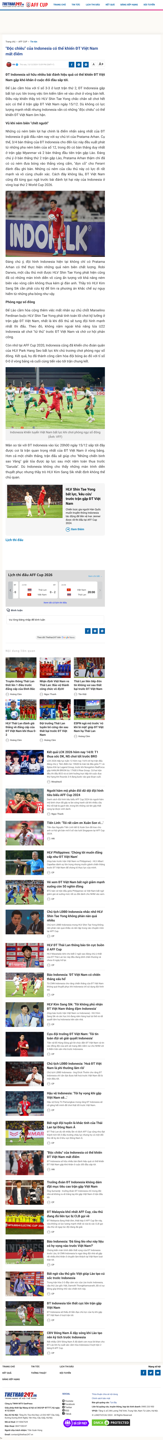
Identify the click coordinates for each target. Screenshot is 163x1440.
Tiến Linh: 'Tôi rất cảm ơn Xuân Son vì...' (75, 823)
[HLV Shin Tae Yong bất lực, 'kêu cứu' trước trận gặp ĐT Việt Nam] (35, 501)
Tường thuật (38, 1373)
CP (52, 872)
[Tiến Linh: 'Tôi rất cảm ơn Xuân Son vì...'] (25, 833)
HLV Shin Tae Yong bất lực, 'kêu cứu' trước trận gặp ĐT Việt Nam (83, 509)
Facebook (69, 1404)
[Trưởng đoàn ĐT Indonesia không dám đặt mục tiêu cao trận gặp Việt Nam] (25, 1192)
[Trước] (10, 590)
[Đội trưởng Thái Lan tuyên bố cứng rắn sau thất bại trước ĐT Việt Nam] (55, 709)
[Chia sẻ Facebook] (71, 64)
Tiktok (68, 1414)
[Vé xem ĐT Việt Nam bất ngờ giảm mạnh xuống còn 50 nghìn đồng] (25, 892)
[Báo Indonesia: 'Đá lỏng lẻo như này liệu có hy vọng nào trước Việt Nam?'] (25, 1251)
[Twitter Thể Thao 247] (150, 1372)
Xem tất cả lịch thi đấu (55, 602)
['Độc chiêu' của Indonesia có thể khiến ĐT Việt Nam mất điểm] (25, 1162)
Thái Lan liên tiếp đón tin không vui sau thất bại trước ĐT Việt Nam (88, 685)
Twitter (68, 1407)
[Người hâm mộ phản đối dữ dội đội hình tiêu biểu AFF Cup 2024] (25, 801)
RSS (66, 1410)
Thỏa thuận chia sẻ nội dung (105, 1394)
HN (53, 838)
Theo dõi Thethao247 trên (49, 637)
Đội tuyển (149, 5)
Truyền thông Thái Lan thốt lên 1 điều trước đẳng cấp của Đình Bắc (20, 685)
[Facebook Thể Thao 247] (143, 1372)
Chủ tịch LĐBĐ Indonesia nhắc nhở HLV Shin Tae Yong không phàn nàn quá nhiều (75, 916)
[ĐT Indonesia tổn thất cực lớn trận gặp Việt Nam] (25, 1313)
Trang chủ (59, 5)
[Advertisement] (81, 23)
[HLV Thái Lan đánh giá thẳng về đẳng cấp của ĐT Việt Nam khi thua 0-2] (21, 709)
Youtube (68, 1401)
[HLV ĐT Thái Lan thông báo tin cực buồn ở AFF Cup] (25, 955)
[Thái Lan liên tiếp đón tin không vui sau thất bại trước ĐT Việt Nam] (89, 667)
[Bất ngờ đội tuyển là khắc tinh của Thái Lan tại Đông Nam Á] (25, 1133)
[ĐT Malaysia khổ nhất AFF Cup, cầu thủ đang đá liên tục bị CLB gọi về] (25, 1222)
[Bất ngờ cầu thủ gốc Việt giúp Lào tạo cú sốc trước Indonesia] (25, 1284)
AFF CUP (22, 41)
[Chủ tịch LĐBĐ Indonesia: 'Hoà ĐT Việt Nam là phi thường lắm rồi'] (25, 1074)
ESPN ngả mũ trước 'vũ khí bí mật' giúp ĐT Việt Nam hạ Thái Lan (88, 727)
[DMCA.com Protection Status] (111, 1422)
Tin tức (76, 5)
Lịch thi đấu (93, 5)
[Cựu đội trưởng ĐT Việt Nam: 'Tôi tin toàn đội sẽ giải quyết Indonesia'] (25, 1044)
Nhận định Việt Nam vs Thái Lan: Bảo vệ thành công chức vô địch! (54, 685)
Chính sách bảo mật (101, 1398)
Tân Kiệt (82, 694)
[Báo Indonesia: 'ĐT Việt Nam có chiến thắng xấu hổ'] (25, 985)
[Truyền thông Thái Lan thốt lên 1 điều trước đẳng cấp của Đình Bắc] (21, 667)
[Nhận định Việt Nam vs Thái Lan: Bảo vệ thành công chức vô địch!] (55, 667)
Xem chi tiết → (95, 576)
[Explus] (55, 616)
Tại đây (113, 1402)
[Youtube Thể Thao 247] (158, 1372)
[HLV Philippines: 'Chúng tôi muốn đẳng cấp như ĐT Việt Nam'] (25, 862)
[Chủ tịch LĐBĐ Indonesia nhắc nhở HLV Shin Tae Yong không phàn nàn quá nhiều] (25, 922)
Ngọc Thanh (50, 694)
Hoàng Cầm (16, 694)
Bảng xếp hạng (129, 5)
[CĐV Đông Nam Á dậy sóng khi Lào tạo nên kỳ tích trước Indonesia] (25, 1343)
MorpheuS (56, 782)
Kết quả (110, 5)
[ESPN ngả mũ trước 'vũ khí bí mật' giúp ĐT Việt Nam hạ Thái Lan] (89, 709)
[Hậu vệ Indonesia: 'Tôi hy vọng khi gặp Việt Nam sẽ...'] (25, 1103)
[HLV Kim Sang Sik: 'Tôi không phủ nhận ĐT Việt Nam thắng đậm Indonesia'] (25, 1014)
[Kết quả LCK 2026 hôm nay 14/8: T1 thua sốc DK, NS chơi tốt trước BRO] (25, 762)
